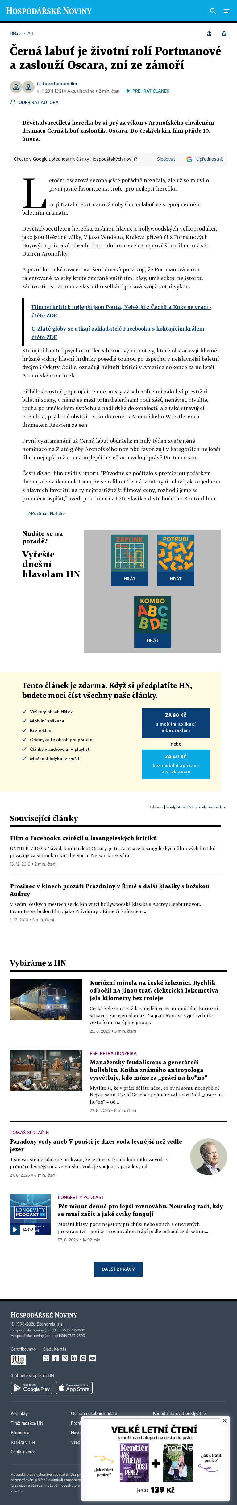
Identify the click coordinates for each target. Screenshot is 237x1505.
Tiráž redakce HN (27, 1423)
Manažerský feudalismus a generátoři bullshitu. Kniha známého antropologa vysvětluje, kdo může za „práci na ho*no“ (148, 1070)
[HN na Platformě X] (46, 1358)
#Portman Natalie (46, 513)
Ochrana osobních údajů (94, 1414)
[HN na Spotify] (83, 1358)
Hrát (130, 578)
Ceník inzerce (23, 1452)
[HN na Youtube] (92, 1358)
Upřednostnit (209, 159)
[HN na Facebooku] (55, 1358)
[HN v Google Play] (31, 1388)
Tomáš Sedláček (29, 1132)
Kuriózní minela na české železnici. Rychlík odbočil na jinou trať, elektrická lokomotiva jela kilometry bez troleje (154, 991)
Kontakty (19, 1414)
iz (38, 83)
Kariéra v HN (23, 1442)
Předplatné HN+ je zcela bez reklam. (196, 807)
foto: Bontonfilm (60, 83)
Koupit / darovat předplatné (179, 1414)
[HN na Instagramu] (65, 1358)
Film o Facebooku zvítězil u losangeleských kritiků (83, 838)
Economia (20, 1433)
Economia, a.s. (50, 1324)
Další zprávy (118, 1269)
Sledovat (166, 159)
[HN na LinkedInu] (74, 1358)
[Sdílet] (209, 34)
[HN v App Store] (74, 1388)
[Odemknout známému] (224, 34)
